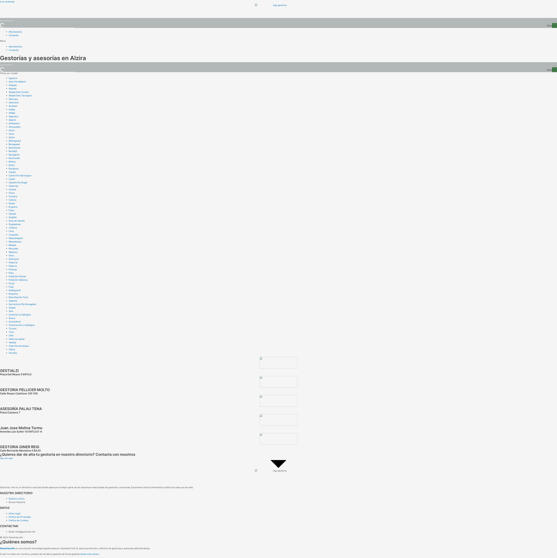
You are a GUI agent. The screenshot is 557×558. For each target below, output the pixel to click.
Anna (11, 133)
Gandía (12, 213)
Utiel (11, 335)
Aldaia (12, 109)
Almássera (14, 123)
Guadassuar (15, 224)
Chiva (12, 193)
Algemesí (13, 116)
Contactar (14, 35)
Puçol (12, 283)
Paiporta (13, 262)
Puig (11, 286)
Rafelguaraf (14, 290)
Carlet (12, 179)
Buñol (12, 165)
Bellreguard (15, 140)
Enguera (13, 206)
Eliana (12, 203)
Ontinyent (14, 259)
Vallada (12, 342)
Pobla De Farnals (17, 276)
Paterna (13, 266)
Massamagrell (16, 238)
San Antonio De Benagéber (23, 304)
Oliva (11, 255)
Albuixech (14, 102)
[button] (278, 41)
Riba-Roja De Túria (18, 297)
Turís (11, 332)
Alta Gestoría (15, 31)
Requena (13, 293)
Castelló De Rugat (18, 182)
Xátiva (12, 349)
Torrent (12, 328)
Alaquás (13, 85)
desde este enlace (89, 554)
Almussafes (15, 126)
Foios (11, 210)
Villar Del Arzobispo (19, 346)
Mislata (12, 245)
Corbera (13, 196)
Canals (12, 172)
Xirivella (13, 353)
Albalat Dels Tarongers (20, 95)
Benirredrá (14, 158)
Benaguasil (14, 144)
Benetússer (15, 147)
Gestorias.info (7, 548)
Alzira (12, 130)
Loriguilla (13, 234)
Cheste (12, 189)
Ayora (12, 137)
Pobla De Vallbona (18, 279)
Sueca (12, 318)
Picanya (13, 269)
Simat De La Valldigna (20, 314)
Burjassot (13, 168)
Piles (11, 273)
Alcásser (13, 106)
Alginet (12, 120)
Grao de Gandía (17, 220)
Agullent (13, 78)
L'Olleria (13, 227)
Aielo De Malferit (17, 81)
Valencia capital (17, 339)
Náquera (13, 252)
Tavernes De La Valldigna (22, 325)
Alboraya (13, 99)
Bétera (12, 161)
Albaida (12, 88)
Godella (13, 217)
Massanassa (15, 241)
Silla (11, 311)
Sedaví (12, 307)
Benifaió (13, 151)
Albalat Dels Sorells (19, 92)
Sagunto (13, 300)
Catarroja (13, 186)
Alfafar (12, 113)
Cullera (12, 200)
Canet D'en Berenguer (20, 175)
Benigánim (14, 154)
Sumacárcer (15, 321)
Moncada (13, 248)
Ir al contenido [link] (7, 1)
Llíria (11, 231)
